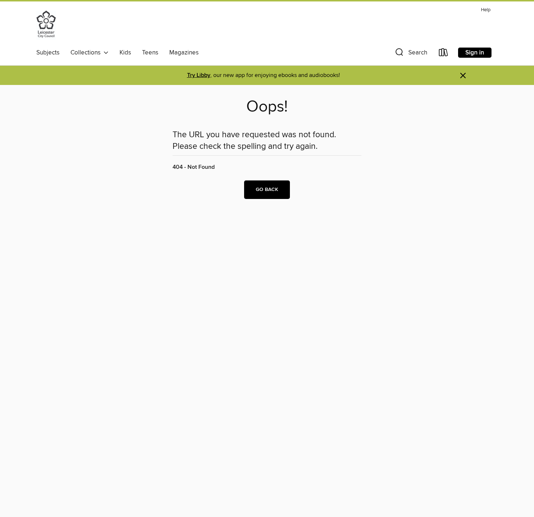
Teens (150, 53)
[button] (410, 54)
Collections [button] (87, 53)
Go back (267, 189)
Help (485, 10)
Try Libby (198, 75)
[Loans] (443, 54)
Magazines (184, 53)
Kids (125, 53)
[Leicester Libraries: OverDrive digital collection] (46, 25)
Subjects (48, 53)
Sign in (474, 53)
